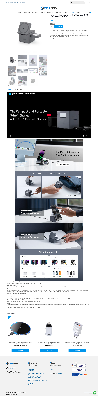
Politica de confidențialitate (34, 377)
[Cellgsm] (49, 8)
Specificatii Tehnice (18, 89)
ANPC (73, 363)
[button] (46, 16)
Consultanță (31, 383)
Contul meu (89, 2)
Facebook (60, 373)
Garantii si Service (32, 374)
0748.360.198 (22, 2)
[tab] (9, 89)
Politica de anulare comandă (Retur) (36, 373)
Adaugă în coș (59, 26)
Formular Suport (31, 369)
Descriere (10, 89)
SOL (76, 363)
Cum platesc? (31, 370)
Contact (30, 384)
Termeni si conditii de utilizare (34, 376)
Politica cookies (31, 379)
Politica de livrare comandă (34, 372)
